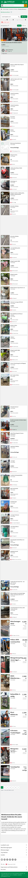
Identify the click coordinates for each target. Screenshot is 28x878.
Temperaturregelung (14, 93)
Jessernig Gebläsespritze (15, 248)
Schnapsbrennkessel (14, 406)
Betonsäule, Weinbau (14, 206)
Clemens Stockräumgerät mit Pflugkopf (18, 363)
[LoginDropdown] (26, 2)
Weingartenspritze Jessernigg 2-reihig (16, 659)
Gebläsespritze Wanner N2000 (16, 168)
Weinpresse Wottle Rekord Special (17, 64)
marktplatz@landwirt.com (5, 876)
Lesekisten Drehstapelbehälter (16, 475)
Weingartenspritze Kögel (15, 350)
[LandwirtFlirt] (15, 860)
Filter (25, 16)
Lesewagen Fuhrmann (14, 515)
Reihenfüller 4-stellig (15, 695)
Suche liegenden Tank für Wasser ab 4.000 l (17, 540)
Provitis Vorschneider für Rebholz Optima (18, 420)
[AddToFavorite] (25, 30)
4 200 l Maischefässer (14, 526)
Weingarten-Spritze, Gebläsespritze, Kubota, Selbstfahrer (15, 750)
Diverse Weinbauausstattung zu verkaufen (16, 314)
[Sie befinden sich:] (1, 9)
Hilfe (3, 864)
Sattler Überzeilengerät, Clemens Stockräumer (16, 434)
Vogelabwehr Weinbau (14, 446)
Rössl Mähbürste (14, 713)
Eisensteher (12, 116)
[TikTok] (10, 860)
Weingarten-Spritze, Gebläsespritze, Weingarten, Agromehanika (17, 193)
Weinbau (12, 130)
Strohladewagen (13, 501)
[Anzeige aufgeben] (23, 2)
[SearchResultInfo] (8, 25)
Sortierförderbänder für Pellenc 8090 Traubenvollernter (17, 608)
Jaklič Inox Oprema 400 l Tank (16, 79)
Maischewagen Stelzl (15, 622)
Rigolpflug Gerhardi (14, 551)
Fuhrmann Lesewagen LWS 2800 (16, 302)
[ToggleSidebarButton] (2, 2)
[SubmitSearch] (25, 5)
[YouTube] (2, 860)
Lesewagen (12, 460)
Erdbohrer (12, 337)
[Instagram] (5, 860)
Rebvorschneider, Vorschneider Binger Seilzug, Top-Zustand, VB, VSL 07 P (17, 594)
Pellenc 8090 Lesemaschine (15, 640)
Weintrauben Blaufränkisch (15, 143)
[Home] (9, 2)
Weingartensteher (13, 154)
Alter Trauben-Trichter (14, 375)
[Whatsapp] (12, 859)
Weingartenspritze (13, 274)
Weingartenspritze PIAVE (15, 261)
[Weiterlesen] (11, 12)
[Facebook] (7, 860)
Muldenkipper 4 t (13, 181)
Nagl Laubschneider (14, 488)
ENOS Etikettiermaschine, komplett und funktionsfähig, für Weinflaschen (16, 677)
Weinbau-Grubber (13, 325)
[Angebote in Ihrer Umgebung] (2, 5)
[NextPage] (18, 787)
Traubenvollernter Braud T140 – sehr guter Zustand (17, 582)
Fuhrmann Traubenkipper (15, 731)
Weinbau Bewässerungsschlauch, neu (17, 287)
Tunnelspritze (15, 767)
